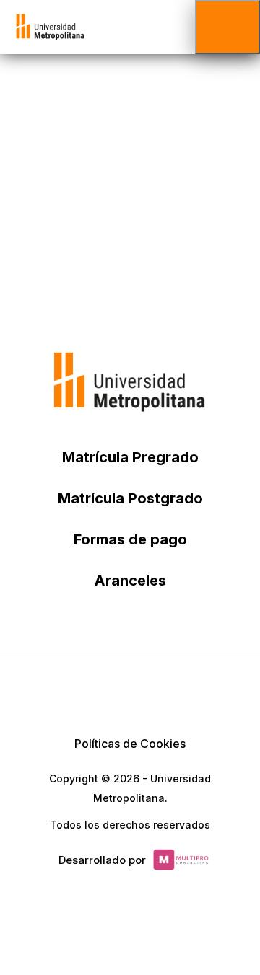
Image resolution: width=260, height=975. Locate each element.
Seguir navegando (130, 225)
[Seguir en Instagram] (199, 692)
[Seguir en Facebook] (95, 692)
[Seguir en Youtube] (164, 692)
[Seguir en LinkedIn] (130, 692)
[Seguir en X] (60, 692)
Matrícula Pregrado (130, 457)
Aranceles (130, 580)
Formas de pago (130, 539)
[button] (227, 27)
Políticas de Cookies (130, 743)
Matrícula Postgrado (130, 498)
